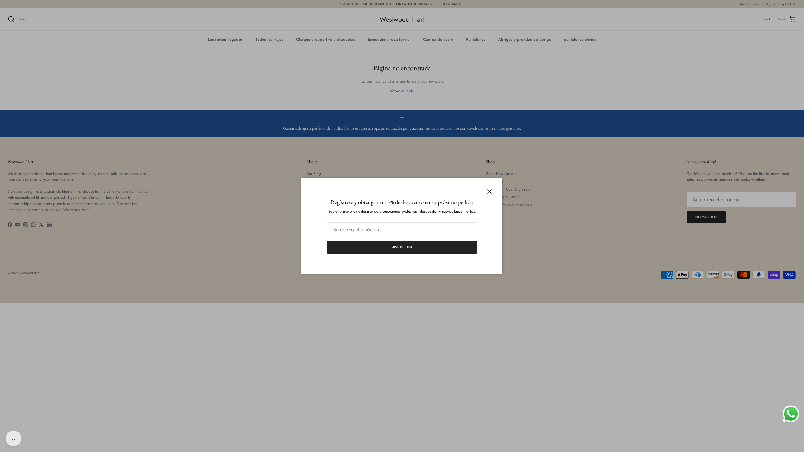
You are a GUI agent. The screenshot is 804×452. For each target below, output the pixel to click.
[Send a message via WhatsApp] (791, 414)
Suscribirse (402, 247)
